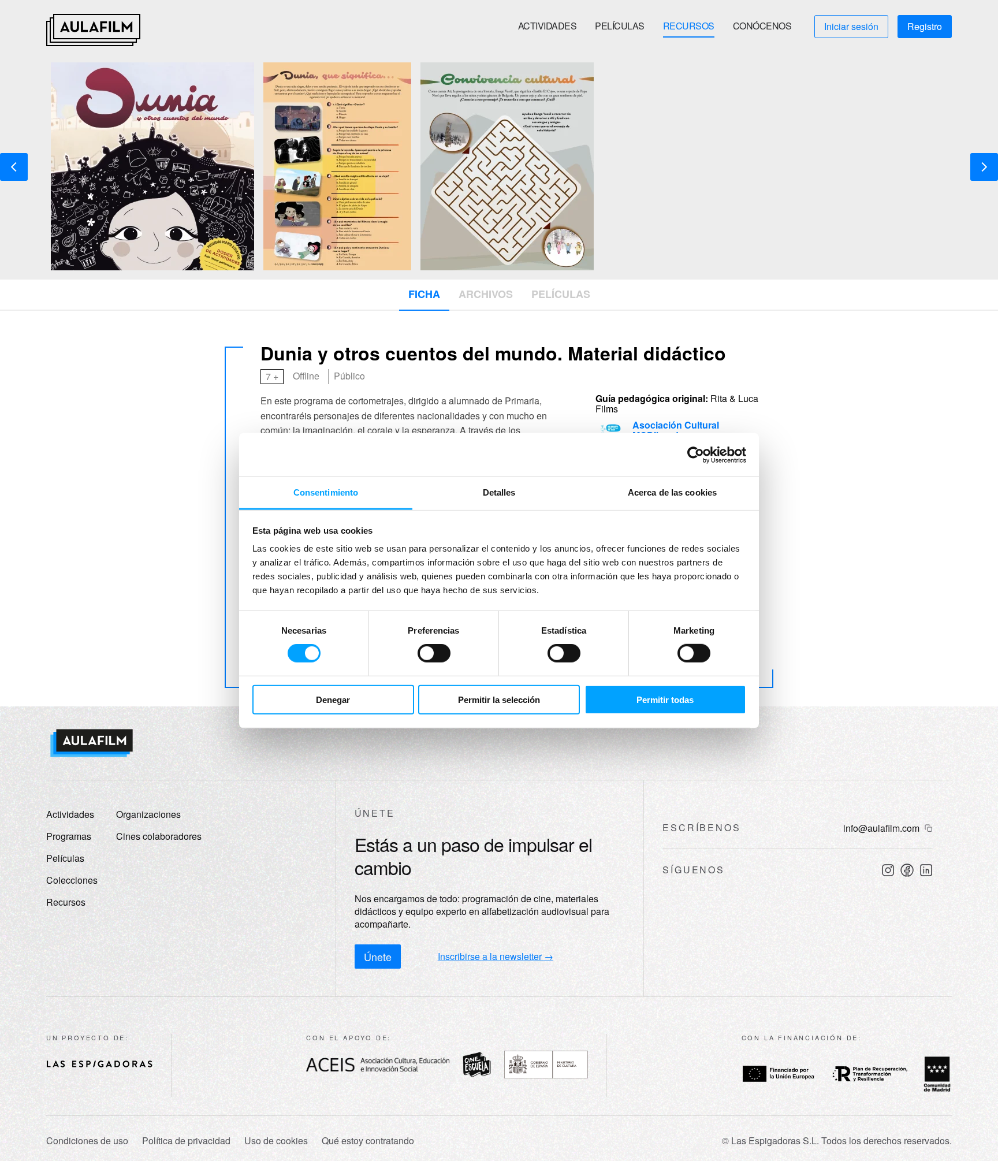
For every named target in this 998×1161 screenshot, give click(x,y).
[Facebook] (907, 870)
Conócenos (762, 25)
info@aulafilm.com (881, 828)
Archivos (486, 294)
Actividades (547, 25)
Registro (924, 26)
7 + (272, 376)
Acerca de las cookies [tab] (672, 492)
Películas (620, 25)
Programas (68, 836)
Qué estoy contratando (368, 1140)
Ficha (424, 294)
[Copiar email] (928, 828)
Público (349, 375)
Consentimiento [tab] (325, 492)
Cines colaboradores (159, 836)
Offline (306, 375)
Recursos (688, 25)
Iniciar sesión (851, 26)
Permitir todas (665, 700)
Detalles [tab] (499, 492)
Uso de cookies (276, 1140)
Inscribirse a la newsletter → (495, 956)
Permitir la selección (499, 700)
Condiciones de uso (87, 1140)
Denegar (333, 700)
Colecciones (72, 880)
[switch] (434, 653)
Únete (378, 956)
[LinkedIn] (926, 870)
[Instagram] (888, 870)
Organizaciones (148, 814)
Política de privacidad (186, 1140)
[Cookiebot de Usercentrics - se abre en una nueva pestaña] (695, 454)
